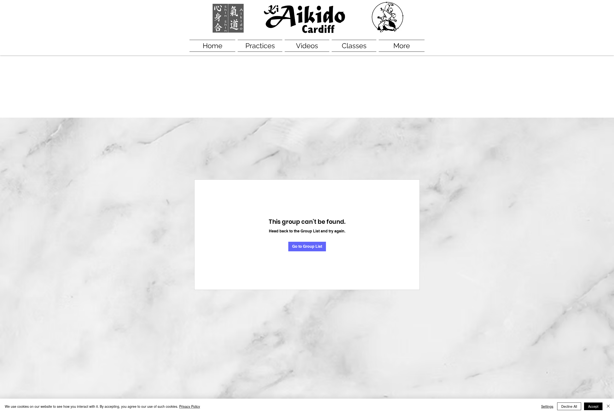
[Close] (608, 406)
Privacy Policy (189, 406)
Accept (593, 406)
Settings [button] (547, 406)
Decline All (569, 406)
